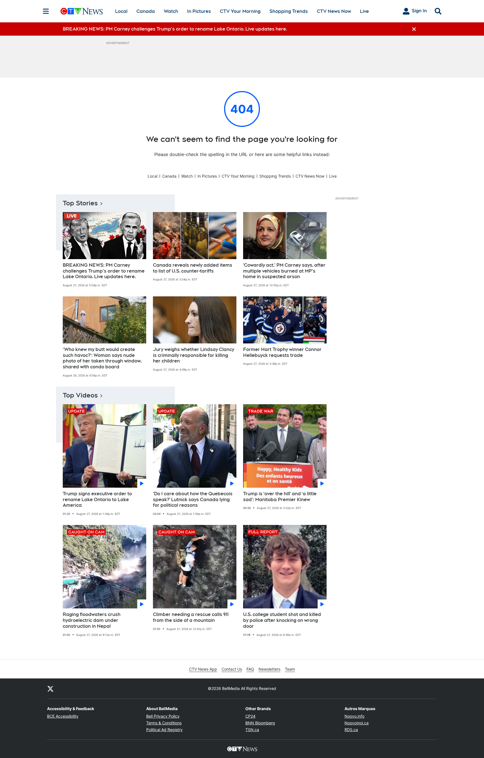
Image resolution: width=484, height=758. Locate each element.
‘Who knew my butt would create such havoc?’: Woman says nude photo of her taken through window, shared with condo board (102, 358)
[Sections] (46, 11)
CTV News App (203, 669)
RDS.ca (351, 729)
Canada (145, 11)
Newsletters (269, 669)
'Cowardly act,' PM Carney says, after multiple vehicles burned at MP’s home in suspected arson (284, 271)
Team (290, 669)
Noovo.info (354, 716)
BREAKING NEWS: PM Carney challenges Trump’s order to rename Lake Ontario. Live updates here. (104, 271)
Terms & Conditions (164, 722)
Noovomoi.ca (357, 722)
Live (364, 11)
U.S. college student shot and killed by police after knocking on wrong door (282, 620)
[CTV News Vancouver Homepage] (82, 11)
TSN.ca (252, 729)
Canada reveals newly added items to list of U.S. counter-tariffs (192, 268)
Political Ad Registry (164, 729)
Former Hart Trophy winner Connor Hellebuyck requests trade (282, 352)
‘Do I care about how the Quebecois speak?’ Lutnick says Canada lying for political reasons (192, 499)
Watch (171, 11)
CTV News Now (334, 11)
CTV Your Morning (240, 11)
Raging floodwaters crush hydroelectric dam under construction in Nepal (91, 620)
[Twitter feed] (50, 688)
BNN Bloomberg (260, 722)
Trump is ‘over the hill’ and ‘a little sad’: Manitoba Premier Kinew (280, 496)
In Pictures (199, 11)
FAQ (250, 669)
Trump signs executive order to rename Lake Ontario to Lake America (97, 499)
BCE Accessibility (62, 716)
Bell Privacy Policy (163, 716)
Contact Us (232, 669)
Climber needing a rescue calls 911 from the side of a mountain (191, 617)
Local (121, 11)
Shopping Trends (288, 11)
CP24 (250, 716)
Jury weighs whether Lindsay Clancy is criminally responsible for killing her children (193, 355)
